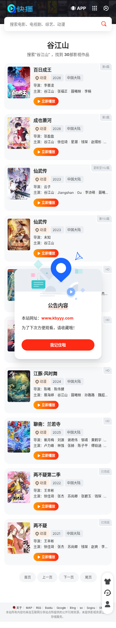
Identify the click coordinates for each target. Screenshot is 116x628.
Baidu (49, 607)
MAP (29, 607)
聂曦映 (76, 91)
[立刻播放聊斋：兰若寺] (19, 437)
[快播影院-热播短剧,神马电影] (23, 8)
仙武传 (40, 171)
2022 (57, 483)
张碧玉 (86, 496)
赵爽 (108, 496)
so (81, 607)
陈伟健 (59, 389)
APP (81, 8)
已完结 (105, 471)
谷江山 (49, 91)
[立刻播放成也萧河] (19, 133)
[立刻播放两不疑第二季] (19, 487)
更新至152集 (101, 168)
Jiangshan (65, 192)
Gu (79, 192)
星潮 (74, 142)
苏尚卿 (73, 496)
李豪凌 (49, 85)
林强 (60, 446)
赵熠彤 (96, 142)
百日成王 (43, 70)
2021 (57, 533)
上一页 (47, 577)
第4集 (106, 66)
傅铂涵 (96, 446)
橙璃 (108, 446)
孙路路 (89, 395)
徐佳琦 (62, 142)
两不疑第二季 (47, 474)
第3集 (106, 117)
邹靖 (84, 440)
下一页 (69, 577)
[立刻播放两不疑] (19, 538)
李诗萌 (90, 192)
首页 (27, 577)
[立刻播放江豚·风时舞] (19, 386)
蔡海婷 (49, 395)
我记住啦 (58, 344)
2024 (57, 381)
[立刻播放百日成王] (19, 82)
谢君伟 (73, 440)
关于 (19, 607)
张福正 (62, 91)
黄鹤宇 (96, 440)
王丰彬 (49, 490)
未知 (47, 237)
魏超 (101, 395)
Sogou (91, 607)
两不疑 (40, 525)
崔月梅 (49, 440)
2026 (57, 78)
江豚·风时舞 (45, 373)
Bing (73, 607)
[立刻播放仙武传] (19, 183)
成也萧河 (43, 120)
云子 (47, 187)
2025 (57, 432)
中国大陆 (74, 78)
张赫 (71, 446)
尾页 (88, 577)
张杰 (101, 294)
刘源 (60, 440)
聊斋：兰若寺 (47, 424)
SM (101, 607)
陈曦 (47, 389)
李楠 (87, 91)
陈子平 (83, 446)
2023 (57, 179)
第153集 (104, 218)
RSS (38, 607)
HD (108, 269)
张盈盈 (49, 136)
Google (61, 607)
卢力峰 (49, 446)
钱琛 (84, 142)
